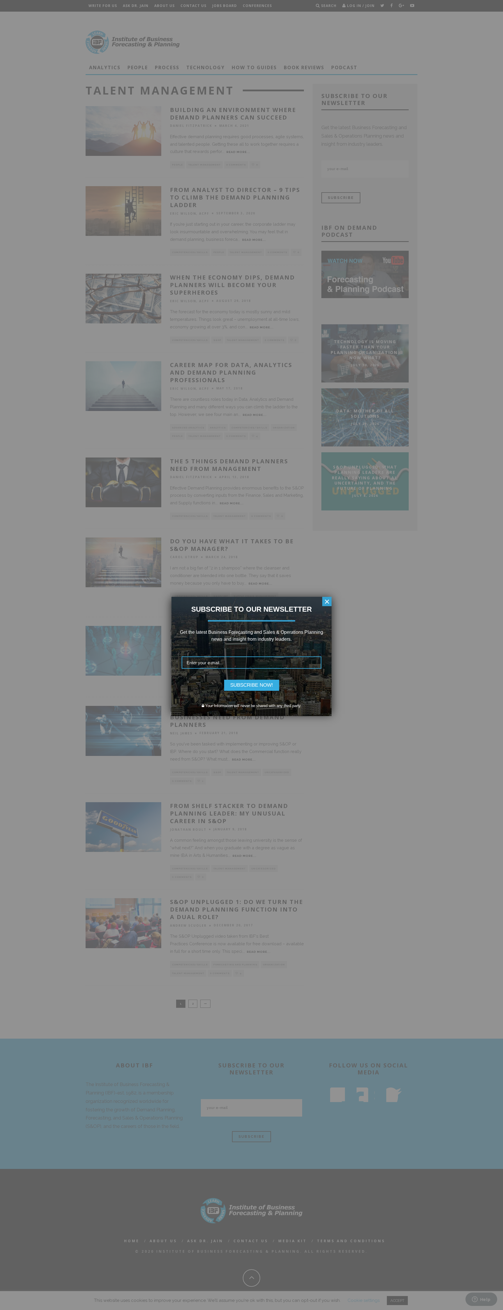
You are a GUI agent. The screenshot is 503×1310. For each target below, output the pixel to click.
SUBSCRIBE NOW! (251, 685)
